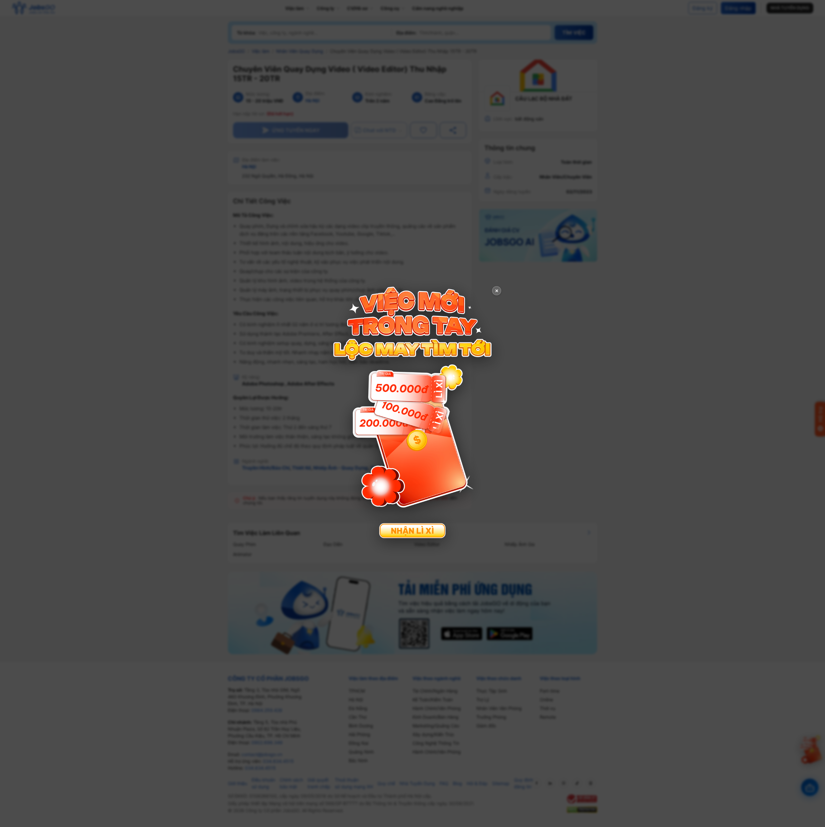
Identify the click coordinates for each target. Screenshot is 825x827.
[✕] (412, 412)
